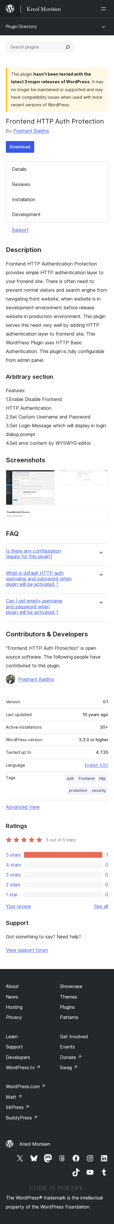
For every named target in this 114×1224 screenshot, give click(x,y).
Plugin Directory (21, 26)
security (99, 790)
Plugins (67, 1007)
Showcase (71, 986)
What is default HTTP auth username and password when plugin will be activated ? (39, 578)
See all (101, 906)
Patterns (69, 1017)
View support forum (27, 950)
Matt (14, 1097)
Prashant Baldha (31, 131)
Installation (23, 199)
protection (78, 790)
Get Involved (74, 1036)
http (102, 778)
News (12, 997)
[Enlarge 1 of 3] (47, 478)
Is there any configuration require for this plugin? (33, 553)
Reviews (21, 184)
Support (20, 230)
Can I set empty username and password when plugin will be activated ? (34, 606)
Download (20, 146)
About (12, 986)
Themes (68, 997)
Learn (12, 1036)
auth (70, 778)
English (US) (96, 765)
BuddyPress (22, 1118)
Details (19, 169)
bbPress (18, 1107)
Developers (18, 1057)
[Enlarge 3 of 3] (100, 517)
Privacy (14, 1017)
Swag (69, 1067)
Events (67, 1047)
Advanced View (23, 807)
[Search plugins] (68, 47)
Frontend (86, 778)
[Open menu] (104, 9)
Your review (18, 906)
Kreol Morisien (35, 1144)
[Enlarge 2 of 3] (100, 478)
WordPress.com (26, 1086)
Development (26, 214)
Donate (71, 1057)
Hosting (14, 1007)
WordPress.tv (23, 1067)
